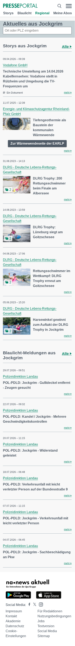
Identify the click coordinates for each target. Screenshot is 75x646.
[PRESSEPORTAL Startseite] (20, 6)
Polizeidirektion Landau (20, 376)
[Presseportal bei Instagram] (39, 604)
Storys (8, 13)
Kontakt (11, 616)
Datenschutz (15, 626)
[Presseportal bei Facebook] (28, 605)
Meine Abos (62, 13)
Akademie (13, 621)
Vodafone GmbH (15, 65)
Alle (66, 47)
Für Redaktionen (50, 611)
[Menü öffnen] (69, 6)
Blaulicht (24, 13)
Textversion (46, 626)
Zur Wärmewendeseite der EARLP (37, 143)
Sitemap (44, 636)
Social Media (47, 631)
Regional (42, 13)
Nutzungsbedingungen (54, 616)
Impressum (14, 611)
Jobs (41, 621)
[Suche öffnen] (59, 6)
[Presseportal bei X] (33, 605)
